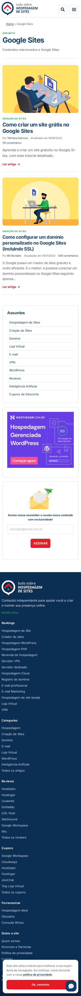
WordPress (17, 370)
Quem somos (11, 941)
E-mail (13, 354)
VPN (12, 362)
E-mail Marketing (13, 691)
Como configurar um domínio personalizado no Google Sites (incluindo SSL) (34, 243)
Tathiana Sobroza (17, 138)
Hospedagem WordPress (19, 643)
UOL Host (8, 813)
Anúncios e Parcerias (16, 947)
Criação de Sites (20, 330)
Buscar (62, 9)
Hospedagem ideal (15, 910)
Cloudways (9, 862)
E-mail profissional (14, 685)
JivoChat (8, 880)
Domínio (14, 338)
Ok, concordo (40, 984)
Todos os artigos (13, 770)
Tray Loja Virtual (13, 886)
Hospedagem (11, 728)
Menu (74, 9)
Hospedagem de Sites (24, 322)
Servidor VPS (11, 661)
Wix (4, 831)
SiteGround (9, 819)
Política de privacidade (17, 953)
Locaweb (8, 801)
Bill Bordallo (14, 255)
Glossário (8, 916)
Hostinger (8, 795)
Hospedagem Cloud (15, 673)
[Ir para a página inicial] (20, 8)
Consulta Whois (13, 922)
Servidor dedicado (14, 667)
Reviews (15, 378)
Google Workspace (15, 825)
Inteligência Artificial (23, 386)
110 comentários (11, 142)
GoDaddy (8, 807)
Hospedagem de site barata (21, 697)
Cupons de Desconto (24, 394)
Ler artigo (11, 164)
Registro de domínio (15, 679)
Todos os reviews (14, 837)
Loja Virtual (17, 346)
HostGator (9, 789)
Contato (7, 959)
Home (10, 24)
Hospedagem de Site (16, 630)
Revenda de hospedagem (19, 655)
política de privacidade (37, 974)
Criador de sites (13, 637)
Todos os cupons (14, 892)
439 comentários (68, 255)
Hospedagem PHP (14, 649)
